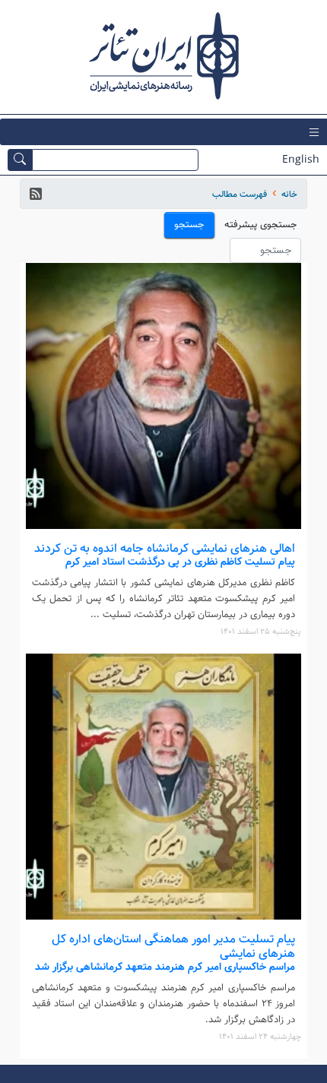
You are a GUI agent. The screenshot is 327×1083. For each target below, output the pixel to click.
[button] (35, 194)
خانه (289, 194)
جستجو (189, 225)
